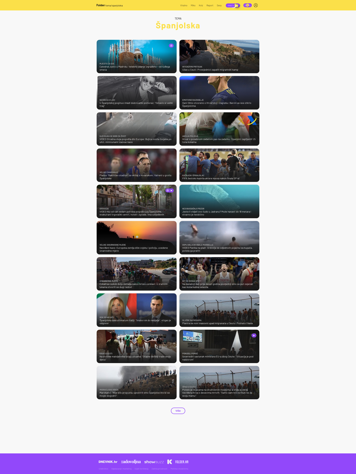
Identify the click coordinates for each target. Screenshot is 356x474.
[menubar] (256, 5)
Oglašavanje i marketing (121, 468)
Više (178, 410)
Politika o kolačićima (179, 468)
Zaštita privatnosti (159, 468)
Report (210, 5)
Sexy (219, 5)
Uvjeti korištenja (141, 468)
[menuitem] (256, 5)
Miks (193, 5)
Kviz (201, 5)
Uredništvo (103, 468)
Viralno (183, 5)
